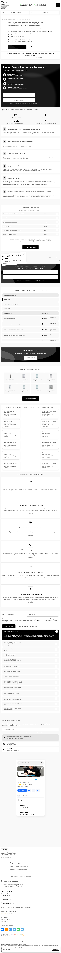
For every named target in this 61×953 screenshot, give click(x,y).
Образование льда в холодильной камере (14, 335)
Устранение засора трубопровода (10, 222)
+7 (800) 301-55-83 (26, 4)
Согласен (55, 949)
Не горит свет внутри (9, 341)
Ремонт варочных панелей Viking (19, 866)
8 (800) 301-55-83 (6, 895)
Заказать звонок (30, 357)
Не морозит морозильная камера (12, 324)
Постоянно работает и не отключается (13, 329)
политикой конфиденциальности (37, 280)
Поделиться (2, 929)
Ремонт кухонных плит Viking (18, 873)
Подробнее (30, 513)
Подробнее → (53, 318)
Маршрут (23, 790)
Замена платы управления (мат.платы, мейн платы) (14, 213)
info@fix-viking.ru (6, 899)
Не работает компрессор (10, 318)
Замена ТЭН (5, 217)
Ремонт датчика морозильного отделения (12, 230)
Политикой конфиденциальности (44, 732)
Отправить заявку (19, 100)
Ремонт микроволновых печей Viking (20, 876)
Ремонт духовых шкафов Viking (18, 869)
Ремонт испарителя (7, 226)
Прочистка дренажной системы (9, 234)
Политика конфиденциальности (30, 942)
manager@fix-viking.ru (7, 903)
